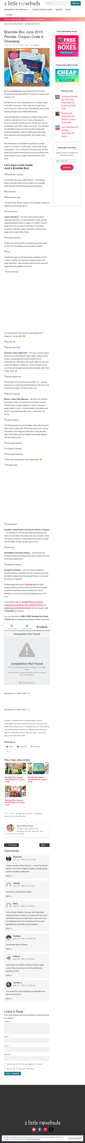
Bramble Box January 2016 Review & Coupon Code (15, 802)
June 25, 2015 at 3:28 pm (23, 906)
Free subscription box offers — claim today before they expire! (24, 19)
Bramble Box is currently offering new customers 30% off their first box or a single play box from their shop (25, 605)
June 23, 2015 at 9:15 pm (23, 886)
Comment (8, 1021)
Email (7, 1046)
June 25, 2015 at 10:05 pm (24, 939)
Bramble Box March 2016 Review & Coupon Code (37, 779)
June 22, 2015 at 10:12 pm (24, 859)
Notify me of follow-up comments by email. (25, 1064)
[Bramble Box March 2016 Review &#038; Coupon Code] (38, 768)
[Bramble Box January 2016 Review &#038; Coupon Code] (15, 791)
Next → (44, 845)
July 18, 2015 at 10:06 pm (24, 985)
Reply (8, 876)
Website (7, 1054)
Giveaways (38, 813)
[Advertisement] (67, 191)
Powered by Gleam (28, 683)
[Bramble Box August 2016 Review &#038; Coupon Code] (15, 768)
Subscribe (67, 167)
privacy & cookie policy (33, 1139)
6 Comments (35, 45)
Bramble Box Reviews (24, 813)
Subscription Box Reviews (14, 816)
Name (7, 1037)
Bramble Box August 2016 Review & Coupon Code (15, 779)
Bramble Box (16, 91)
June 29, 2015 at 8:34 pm (23, 959)
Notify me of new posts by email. (21, 1069)
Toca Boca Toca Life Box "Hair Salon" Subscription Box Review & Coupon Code (69, 102)
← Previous (11, 845)
